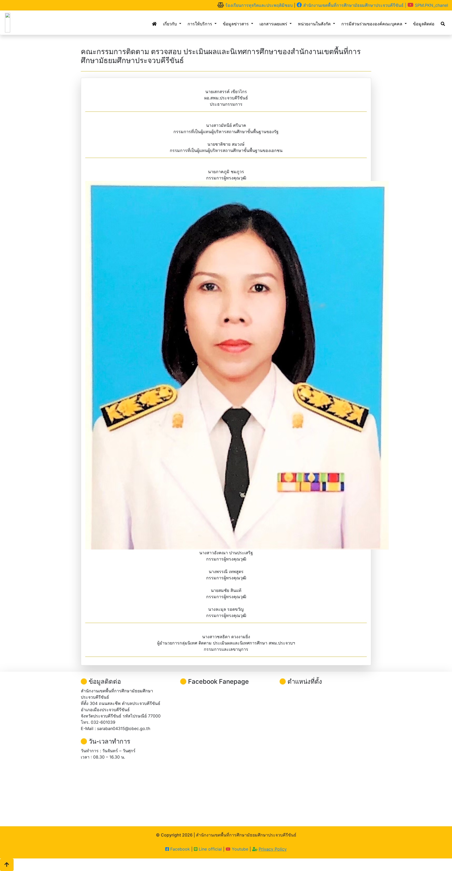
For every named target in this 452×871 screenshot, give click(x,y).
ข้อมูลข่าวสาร (236, 23)
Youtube (240, 849)
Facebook (179, 849)
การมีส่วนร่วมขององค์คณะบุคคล (372, 23)
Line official (209, 849)
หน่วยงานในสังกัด (315, 23)
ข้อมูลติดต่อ (423, 23)
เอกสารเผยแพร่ (274, 23)
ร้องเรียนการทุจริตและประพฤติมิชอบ (258, 5)
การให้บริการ (200, 23)
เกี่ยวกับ (170, 23)
